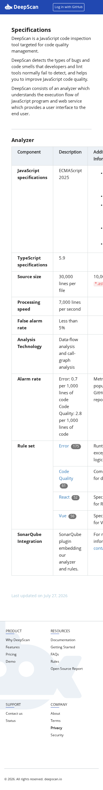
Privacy (56, 728)
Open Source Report (67, 669)
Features (13, 647)
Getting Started (63, 647)
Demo (10, 662)
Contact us (14, 714)
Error (64, 446)
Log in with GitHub (69, 7)
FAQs (55, 654)
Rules (55, 662)
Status (11, 721)
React (64, 497)
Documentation (63, 640)
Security (57, 735)
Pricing (11, 654)
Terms (56, 721)
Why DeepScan (18, 640)
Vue (62, 516)
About (55, 714)
